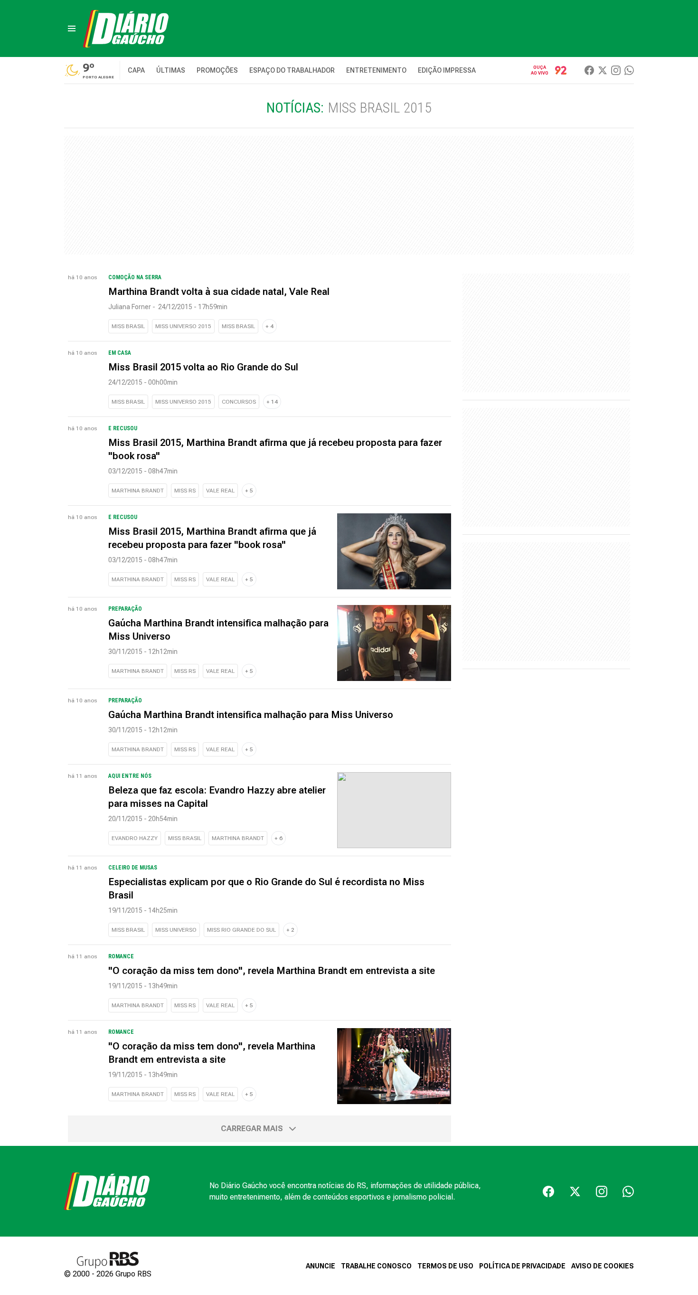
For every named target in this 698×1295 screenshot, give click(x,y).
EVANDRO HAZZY (135, 838)
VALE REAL (220, 490)
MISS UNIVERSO (176, 929)
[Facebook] (589, 70)
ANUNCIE (320, 1266)
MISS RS (185, 490)
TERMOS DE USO (445, 1266)
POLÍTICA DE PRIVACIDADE (522, 1266)
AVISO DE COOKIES (602, 1266)
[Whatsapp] (629, 70)
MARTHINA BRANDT (138, 490)
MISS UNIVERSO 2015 (183, 326)
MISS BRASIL (128, 326)
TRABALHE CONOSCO (376, 1266)
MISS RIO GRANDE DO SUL (241, 929)
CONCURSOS (239, 401)
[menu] (71, 28)
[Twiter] (602, 70)
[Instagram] (616, 70)
